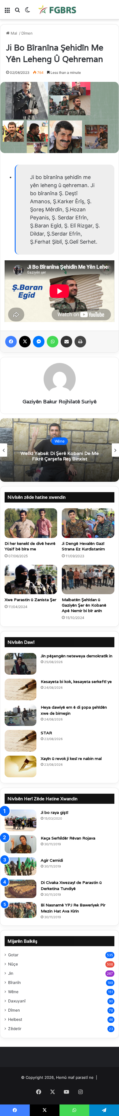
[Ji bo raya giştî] (20, 820)
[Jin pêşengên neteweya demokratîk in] (20, 664)
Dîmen (27, 33)
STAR (46, 732)
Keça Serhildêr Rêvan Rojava (68, 838)
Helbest (15, 1019)
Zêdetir (14, 1028)
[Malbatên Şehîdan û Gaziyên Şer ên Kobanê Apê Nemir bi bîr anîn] (88, 579)
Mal (14, 33)
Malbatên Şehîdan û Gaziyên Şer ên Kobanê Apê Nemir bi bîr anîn (84, 605)
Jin (10, 973)
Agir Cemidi (52, 860)
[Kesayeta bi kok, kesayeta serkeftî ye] (20, 689)
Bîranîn (14, 982)
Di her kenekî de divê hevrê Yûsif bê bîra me (30, 546)
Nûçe (13, 964)
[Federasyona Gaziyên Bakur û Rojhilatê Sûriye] (58, 9)
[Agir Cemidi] (20, 866)
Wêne (60, 441)
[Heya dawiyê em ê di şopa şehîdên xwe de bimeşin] (20, 715)
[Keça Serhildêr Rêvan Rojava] (20, 844)
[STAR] (20, 741)
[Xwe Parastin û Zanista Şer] (31, 579)
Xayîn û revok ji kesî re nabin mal (71, 758)
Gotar (13, 955)
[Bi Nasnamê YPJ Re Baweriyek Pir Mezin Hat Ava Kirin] (20, 910)
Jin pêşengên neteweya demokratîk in (76, 655)
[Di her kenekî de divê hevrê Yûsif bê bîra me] (31, 523)
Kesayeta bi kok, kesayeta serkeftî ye (76, 681)
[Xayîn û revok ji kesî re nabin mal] (20, 766)
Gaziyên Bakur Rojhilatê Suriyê (59, 401)
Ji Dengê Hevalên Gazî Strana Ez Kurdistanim (83, 546)
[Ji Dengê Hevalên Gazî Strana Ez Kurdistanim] (88, 523)
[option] (59, 450)
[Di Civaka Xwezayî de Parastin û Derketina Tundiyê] (20, 889)
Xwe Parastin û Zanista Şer (30, 599)
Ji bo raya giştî (54, 812)
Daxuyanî (16, 1001)
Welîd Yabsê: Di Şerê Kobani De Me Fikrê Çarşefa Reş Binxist (60, 456)
